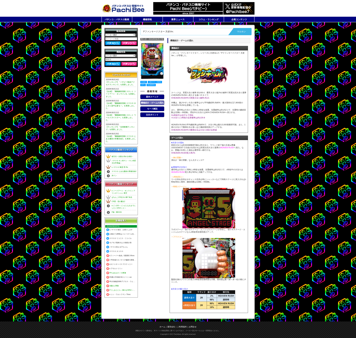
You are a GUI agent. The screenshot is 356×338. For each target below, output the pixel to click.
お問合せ (192, 327)
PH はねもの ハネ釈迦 (117, 273)
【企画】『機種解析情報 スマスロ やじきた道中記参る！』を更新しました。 (121, 105)
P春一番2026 (117, 212)
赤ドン (114, 176)
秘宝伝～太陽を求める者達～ (122, 156)
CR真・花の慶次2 (118, 201)
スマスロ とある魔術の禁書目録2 (124, 171)
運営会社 (171, 327)
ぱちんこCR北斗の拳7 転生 (122, 197)
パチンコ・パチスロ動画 (117, 19)
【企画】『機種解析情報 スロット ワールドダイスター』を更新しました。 (121, 117)
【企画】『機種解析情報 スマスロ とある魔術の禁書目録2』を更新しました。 (121, 138)
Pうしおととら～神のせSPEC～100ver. (124, 290)
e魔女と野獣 (114, 286)
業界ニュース (178, 19)
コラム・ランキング (209, 19)
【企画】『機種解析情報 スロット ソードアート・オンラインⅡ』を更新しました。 (121, 93)
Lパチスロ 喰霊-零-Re (120, 167)
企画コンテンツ (239, 19)
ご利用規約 (182, 327)
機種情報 (147, 19)
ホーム (162, 327)
